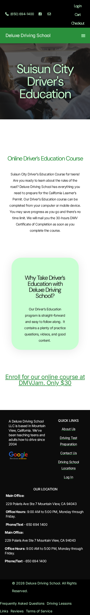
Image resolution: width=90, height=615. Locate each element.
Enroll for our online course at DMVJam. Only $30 (45, 379)
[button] (83, 35)
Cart (77, 14)
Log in (77, 5)
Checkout (77, 23)
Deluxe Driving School (28, 35)
